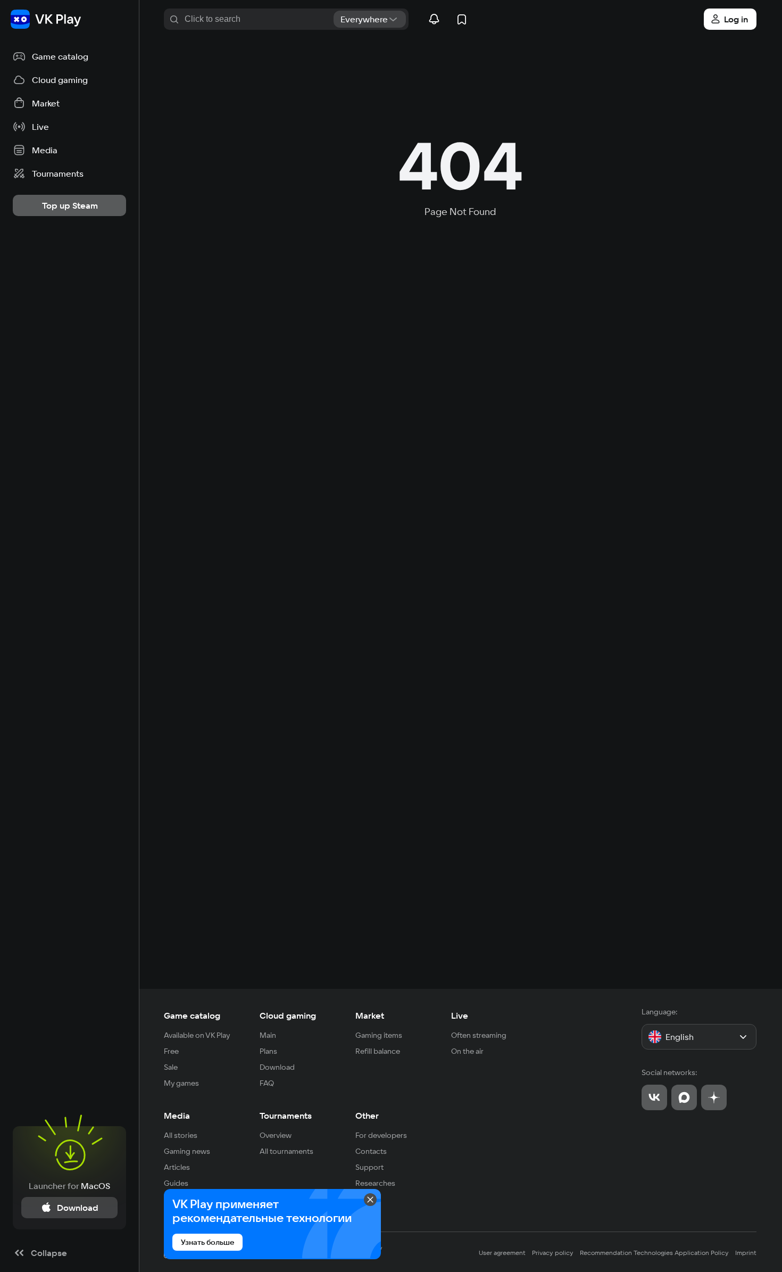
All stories (180, 1135)
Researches (375, 1183)
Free (171, 1051)
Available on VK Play (197, 1035)
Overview (276, 1135)
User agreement (502, 1253)
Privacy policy (552, 1253)
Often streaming (478, 1035)
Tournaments (286, 1115)
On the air (467, 1051)
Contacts (371, 1151)
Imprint (745, 1253)
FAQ (267, 1083)
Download (277, 1067)
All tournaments (286, 1151)
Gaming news (187, 1151)
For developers (381, 1135)
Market (369, 1015)
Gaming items (378, 1035)
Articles (177, 1167)
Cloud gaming (288, 1015)
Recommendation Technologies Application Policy (654, 1253)
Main (268, 1035)
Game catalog (192, 1015)
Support (369, 1167)
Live (459, 1015)
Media (177, 1115)
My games (181, 1083)
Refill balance (377, 1051)
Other (367, 1115)
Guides (176, 1183)
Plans (268, 1051)
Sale (171, 1067)
